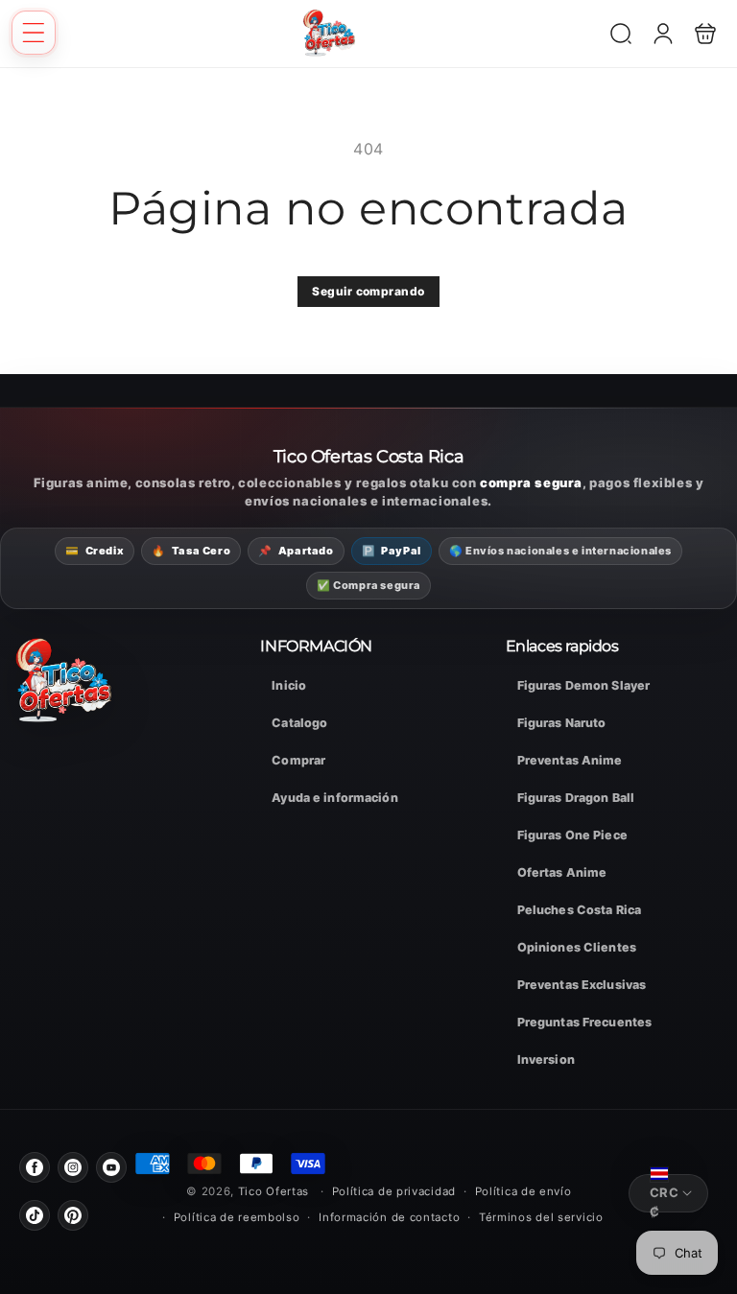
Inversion (546, 1059)
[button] (34, 33)
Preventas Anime (570, 760)
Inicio (289, 685)
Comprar (298, 760)
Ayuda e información (334, 797)
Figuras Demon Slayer (584, 685)
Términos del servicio (541, 1217)
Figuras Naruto (561, 723)
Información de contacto (389, 1217)
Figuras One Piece (572, 835)
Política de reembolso (237, 1217)
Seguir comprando (368, 291)
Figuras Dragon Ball (575, 797)
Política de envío (523, 1191)
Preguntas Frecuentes (585, 1022)
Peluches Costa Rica (579, 910)
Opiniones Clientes (576, 947)
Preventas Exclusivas (582, 984)
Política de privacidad (394, 1191)
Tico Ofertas (275, 1191)
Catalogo (299, 723)
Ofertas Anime (562, 872)
